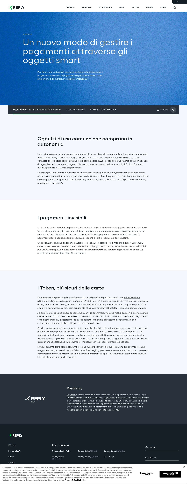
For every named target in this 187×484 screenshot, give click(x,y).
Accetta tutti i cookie (170, 474)
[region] (93, 474)
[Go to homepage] (16, 8)
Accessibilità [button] (109, 457)
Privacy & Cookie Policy (75, 480)
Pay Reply (71, 395)
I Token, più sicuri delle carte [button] (103, 110)
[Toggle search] (175, 8)
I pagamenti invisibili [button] (75, 110)
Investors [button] (11, 462)
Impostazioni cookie (146, 474)
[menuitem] (71, 8)
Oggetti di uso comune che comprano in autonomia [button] (37, 110)
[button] (162, 447)
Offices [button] (11, 457)
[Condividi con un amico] (173, 110)
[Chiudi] (184, 467)
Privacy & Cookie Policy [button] (61, 451)
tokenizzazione (132, 298)
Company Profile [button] (14, 451)
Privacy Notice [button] (58, 458)
